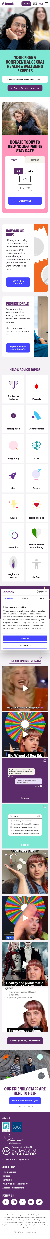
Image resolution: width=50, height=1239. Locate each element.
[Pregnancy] (13, 448)
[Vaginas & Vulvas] (13, 567)
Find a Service (9, 1172)
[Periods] (37, 389)
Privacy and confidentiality (15, 1184)
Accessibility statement (13, 1188)
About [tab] (41, 599)
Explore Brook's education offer (18, 347)
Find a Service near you (25, 1100)
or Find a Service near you (25, 88)
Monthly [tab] (35, 159)
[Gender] (37, 478)
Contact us (7, 1180)
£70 (25, 179)
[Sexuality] (13, 537)
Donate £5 (25, 200)
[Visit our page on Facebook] (5, 1202)
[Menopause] (13, 419)
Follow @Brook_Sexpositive (25, 1040)
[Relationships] (37, 508)
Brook (8, 4)
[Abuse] (13, 508)
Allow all (25, 638)
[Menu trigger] (46, 3)
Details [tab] (25, 599)
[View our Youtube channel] (31, 1202)
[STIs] (37, 448)
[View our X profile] (22, 1202)
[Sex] (13, 478)
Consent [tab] (9, 599)
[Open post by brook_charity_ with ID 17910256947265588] (25, 918)
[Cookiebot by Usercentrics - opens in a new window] (36, 592)
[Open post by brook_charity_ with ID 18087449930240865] (25, 872)
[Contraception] (37, 419)
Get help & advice (18, 282)
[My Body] (37, 567)
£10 (30, 170)
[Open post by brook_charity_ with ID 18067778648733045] (25, 734)
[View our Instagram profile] (14, 1202)
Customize (23, 645)
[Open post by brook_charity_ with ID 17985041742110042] (25, 688)
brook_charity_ (24, 668)
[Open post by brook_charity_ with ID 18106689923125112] (25, 826)
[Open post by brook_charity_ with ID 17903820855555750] (25, 780)
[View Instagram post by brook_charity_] (45, 708)
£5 (18, 170)
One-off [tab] (14, 159)
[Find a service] (41, 3)
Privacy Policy (18, 1232)
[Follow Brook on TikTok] (39, 1202)
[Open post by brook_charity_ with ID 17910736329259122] (25, 964)
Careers (6, 1176)
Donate (26, 4)
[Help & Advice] (35, 3)
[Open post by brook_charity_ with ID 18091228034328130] (25, 1010)
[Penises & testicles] (13, 389)
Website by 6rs (31, 1232)
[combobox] (25, 79)
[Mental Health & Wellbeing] (37, 537)
